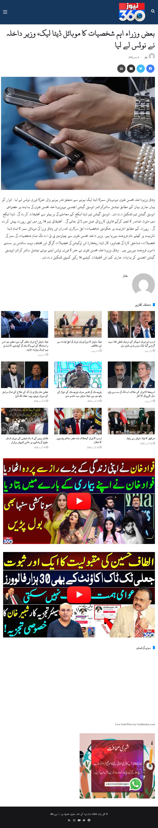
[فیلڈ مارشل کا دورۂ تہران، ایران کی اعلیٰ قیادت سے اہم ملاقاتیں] (77, 324)
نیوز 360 (54, 814)
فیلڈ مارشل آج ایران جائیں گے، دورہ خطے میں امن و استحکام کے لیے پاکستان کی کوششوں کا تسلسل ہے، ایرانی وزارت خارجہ (25, 345)
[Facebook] (150, 68)
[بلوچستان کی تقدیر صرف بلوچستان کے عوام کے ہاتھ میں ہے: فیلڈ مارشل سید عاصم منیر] (77, 374)
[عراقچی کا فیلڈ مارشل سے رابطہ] (131, 421)
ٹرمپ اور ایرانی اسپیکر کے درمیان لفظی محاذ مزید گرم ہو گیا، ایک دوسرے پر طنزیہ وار (131, 343)
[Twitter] (141, 68)
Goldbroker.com (146, 724)
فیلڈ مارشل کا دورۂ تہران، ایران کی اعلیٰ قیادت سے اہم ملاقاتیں (79, 343)
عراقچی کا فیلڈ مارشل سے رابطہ (140, 438)
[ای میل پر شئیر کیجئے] (131, 68)
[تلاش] (153, 13)
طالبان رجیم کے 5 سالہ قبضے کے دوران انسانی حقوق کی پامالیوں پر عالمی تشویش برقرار (27, 440)
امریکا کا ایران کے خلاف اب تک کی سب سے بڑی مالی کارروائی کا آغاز (131, 393)
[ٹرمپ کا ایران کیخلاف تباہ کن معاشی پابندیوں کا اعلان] (77, 421)
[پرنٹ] (121, 68)
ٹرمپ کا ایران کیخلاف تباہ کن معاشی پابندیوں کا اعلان (79, 440)
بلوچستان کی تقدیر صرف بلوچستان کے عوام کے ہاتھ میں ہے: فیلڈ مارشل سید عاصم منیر (79, 393)
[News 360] (132, 12)
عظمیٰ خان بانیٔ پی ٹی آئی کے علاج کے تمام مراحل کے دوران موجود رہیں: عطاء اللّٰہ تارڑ (25, 393)
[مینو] (5, 13)
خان (146, 57)
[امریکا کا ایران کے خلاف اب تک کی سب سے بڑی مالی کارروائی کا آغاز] (131, 374)
